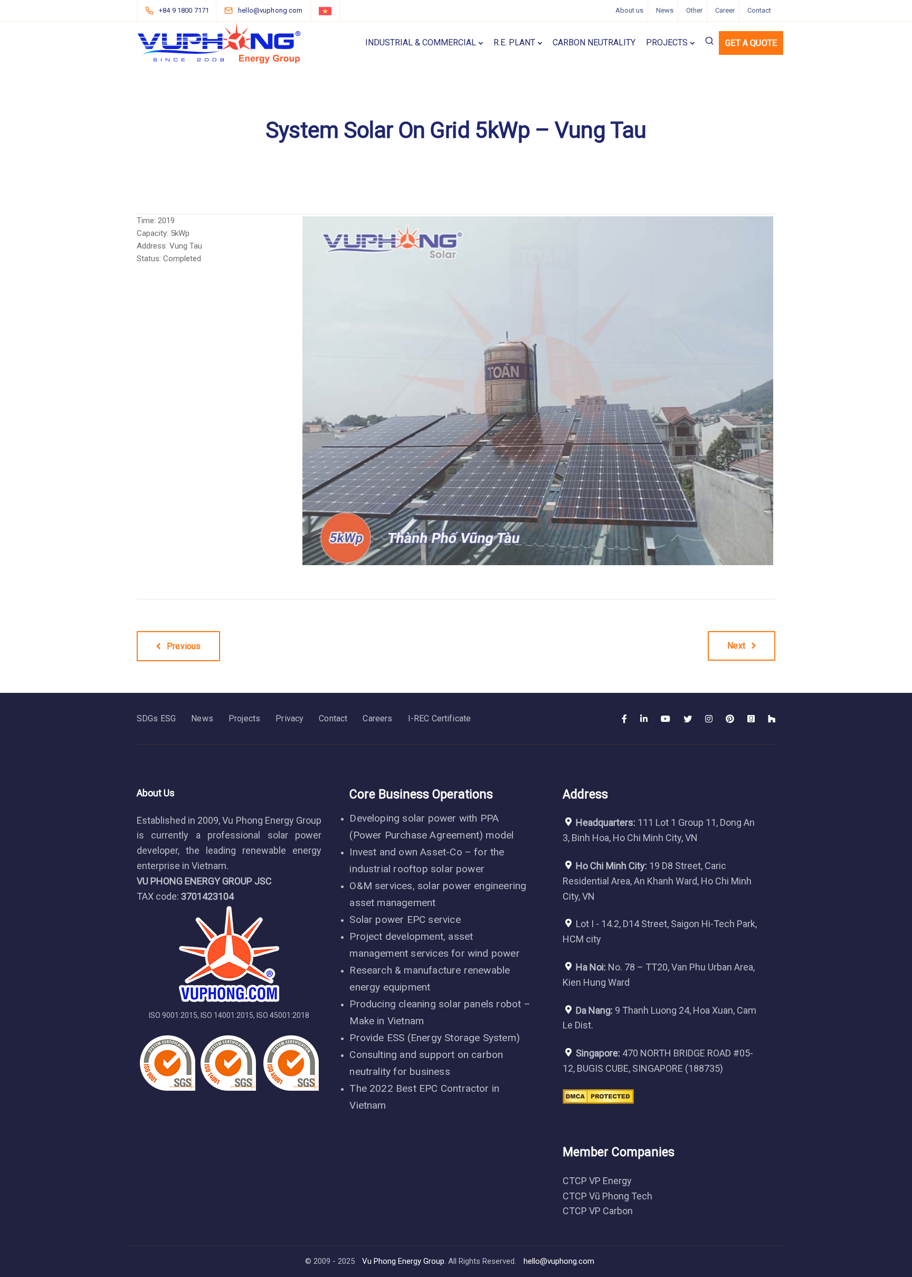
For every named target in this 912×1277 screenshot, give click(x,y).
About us (629, 10)
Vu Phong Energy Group (403, 1261)
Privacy (289, 718)
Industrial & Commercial (420, 42)
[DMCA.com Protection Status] (598, 1104)
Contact (759, 10)
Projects (667, 42)
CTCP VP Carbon (598, 1210)
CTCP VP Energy (597, 1180)
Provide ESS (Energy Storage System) (434, 1038)
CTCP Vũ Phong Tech (607, 1196)
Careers (377, 718)
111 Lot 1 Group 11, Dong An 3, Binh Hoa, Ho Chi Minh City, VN (659, 830)
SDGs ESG (156, 718)
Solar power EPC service (404, 919)
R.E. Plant (514, 42)
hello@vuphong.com (559, 1261)
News (664, 10)
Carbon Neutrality (594, 42)
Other (694, 10)
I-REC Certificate (439, 718)
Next (789, 390)
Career (725, 10)
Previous (286, 390)
